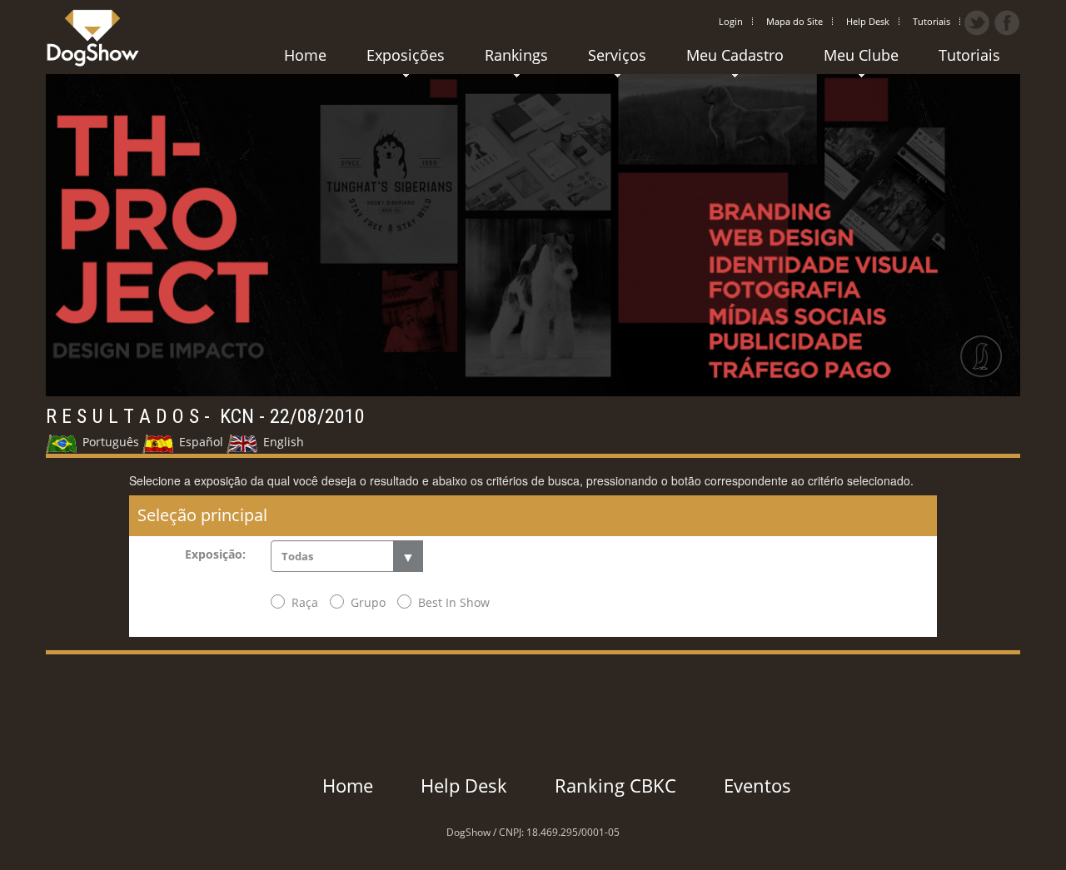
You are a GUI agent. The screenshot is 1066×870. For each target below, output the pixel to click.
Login (731, 21)
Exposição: (215, 554)
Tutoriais (931, 21)
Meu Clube (861, 55)
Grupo (368, 602)
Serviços (617, 55)
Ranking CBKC (615, 785)
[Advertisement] (533, 691)
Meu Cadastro (735, 55)
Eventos (757, 785)
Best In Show (454, 602)
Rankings (516, 55)
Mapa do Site (794, 21)
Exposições (405, 55)
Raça (304, 602)
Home (305, 55)
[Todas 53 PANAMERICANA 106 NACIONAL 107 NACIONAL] (347, 556)
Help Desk (867, 21)
